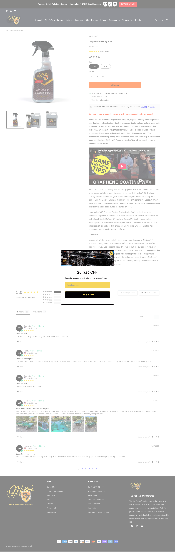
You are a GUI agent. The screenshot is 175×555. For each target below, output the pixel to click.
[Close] (111, 253)
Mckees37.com (101, 278)
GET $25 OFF (87, 294)
